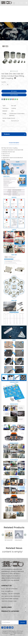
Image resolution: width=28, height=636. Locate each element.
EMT (3, 125)
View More (14, 32)
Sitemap (12, 634)
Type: (4, 105)
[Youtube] (10, 627)
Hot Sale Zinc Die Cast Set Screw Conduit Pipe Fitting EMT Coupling (13, 129)
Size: (4, 121)
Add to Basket (14, 95)
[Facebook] (2, 627)
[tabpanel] (14, 31)
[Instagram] (12, 627)
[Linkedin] (5, 627)
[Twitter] (7, 627)
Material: (5, 111)
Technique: (6, 108)
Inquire (15, 91)
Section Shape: (7, 118)
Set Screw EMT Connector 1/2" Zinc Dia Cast (9, 540)
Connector (10, 125)
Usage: (4, 113)
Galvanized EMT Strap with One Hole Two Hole (19, 540)
